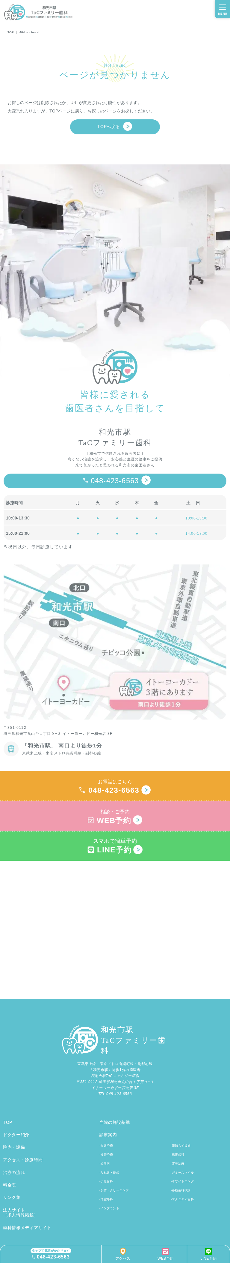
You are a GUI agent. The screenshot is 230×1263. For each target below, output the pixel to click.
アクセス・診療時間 (23, 1159)
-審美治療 (177, 1163)
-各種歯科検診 (181, 1190)
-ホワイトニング (182, 1181)
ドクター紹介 (16, 1134)
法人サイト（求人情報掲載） (20, 1212)
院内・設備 (14, 1147)
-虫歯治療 (106, 1145)
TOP (10, 32)
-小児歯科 (106, 1181)
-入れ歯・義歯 (109, 1172)
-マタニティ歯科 (182, 1199)
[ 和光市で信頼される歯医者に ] (115, 453)
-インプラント (109, 1208)
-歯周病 (104, 1163)
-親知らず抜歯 (181, 1145)
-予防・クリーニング (114, 1190)
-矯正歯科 (177, 1154)
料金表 (9, 1185)
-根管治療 (106, 1154)
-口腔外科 (106, 1199)
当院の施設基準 (114, 1122)
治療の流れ (14, 1172)
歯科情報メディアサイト (27, 1227)
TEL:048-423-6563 (115, 1094)
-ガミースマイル (182, 1172)
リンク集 (12, 1197)
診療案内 (108, 1134)
